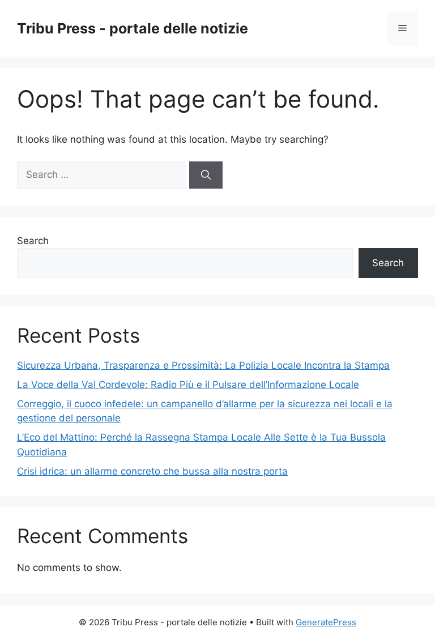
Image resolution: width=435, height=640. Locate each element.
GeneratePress (326, 622)
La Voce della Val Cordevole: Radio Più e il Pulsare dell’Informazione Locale (188, 384)
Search (33, 240)
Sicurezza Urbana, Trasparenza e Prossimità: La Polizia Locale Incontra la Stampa (203, 365)
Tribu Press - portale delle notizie (132, 28)
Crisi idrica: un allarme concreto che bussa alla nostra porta (152, 471)
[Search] (206, 175)
